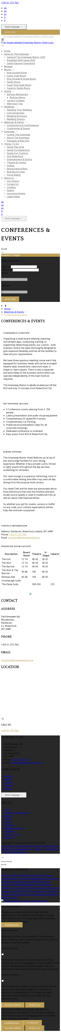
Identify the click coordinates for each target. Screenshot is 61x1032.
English (8, 779)
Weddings (9, 825)
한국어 (24, 891)
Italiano (8, 788)
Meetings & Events (14, 828)
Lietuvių (44, 878)
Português (34, 891)
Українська (7, 891)
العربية (20, 878)
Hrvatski (38, 884)
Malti (35, 881)
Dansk (49, 875)
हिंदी (22, 884)
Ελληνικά (6, 878)
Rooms (7, 819)
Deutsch (8, 776)
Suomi (27, 878)
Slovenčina (7, 897)
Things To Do (11, 834)
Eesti (14, 878)
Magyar (29, 884)
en (5, 11)
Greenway (9, 831)
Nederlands (41, 887)
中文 (15, 897)
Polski (44, 891)
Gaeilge (35, 878)
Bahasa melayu (24, 881)
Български (44, 881)
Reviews (8, 815)
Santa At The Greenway (16, 812)
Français (8, 785)
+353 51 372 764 (9, 2)
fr (5, 17)
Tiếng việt (53, 891)
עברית (15, 887)
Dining (7, 822)
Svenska (24, 894)
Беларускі (6, 884)
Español (8, 782)
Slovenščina (51, 894)
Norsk (31, 887)
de (5, 8)
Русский (5, 894)
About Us (9, 837)
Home (7, 809)
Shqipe (41, 894)
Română (14, 894)
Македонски (8, 881)
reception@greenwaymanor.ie (24, 537)
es (5, 14)
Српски (33, 894)
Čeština (16, 884)
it (4, 20)
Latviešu (53, 878)
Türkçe (51, 887)
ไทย (58, 887)
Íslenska (22, 887)
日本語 (17, 891)
